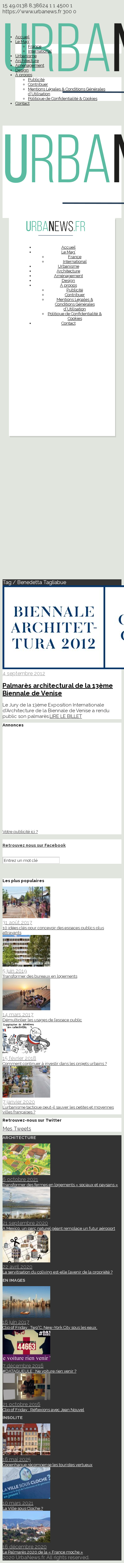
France (34, 46)
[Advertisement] (62, 396)
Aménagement (29, 65)
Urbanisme (26, 55)
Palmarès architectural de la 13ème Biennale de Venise (58, 689)
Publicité (36, 79)
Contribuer (38, 84)
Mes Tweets (17, 1129)
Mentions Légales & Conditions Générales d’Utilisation (75, 304)
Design (22, 70)
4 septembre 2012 (24, 673)
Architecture (27, 60)
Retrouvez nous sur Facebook (34, 845)
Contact (22, 103)
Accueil (22, 36)
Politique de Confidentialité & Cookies (62, 98)
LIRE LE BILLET (66, 716)
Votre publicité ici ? (20, 831)
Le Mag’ (22, 41)
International (40, 51)
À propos (23, 74)
